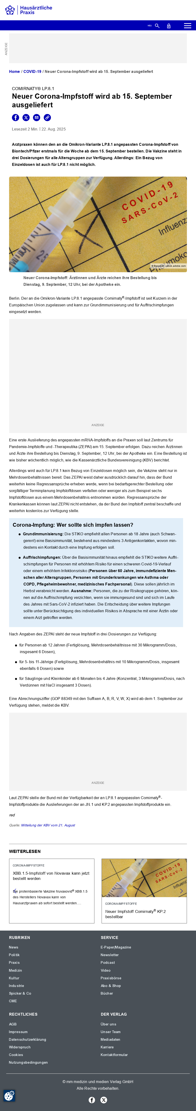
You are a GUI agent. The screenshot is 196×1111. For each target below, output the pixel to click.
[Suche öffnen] (157, 25)
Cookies (16, 1055)
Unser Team (111, 1032)
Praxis (14, 962)
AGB (13, 1024)
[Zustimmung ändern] (9, 1095)
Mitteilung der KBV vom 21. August (48, 825)
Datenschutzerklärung (27, 1039)
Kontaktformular (114, 1055)
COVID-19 (32, 71)
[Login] (169, 25)
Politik (14, 955)
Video (106, 970)
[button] (181, 891)
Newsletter (110, 955)
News (14, 947)
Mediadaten (111, 1039)
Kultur (14, 978)
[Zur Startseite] (28, 10)
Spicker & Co (20, 993)
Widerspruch (20, 1047)
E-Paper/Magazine (116, 947)
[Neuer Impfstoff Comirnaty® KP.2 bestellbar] (144, 891)
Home (14, 71)
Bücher (107, 993)
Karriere (107, 1047)
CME (13, 1001)
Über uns (108, 1024)
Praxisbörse (111, 978)
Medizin (15, 970)
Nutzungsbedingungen (28, 1062)
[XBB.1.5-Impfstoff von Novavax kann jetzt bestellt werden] (51, 891)
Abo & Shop (111, 986)
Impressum (18, 1032)
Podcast (108, 962)
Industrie (16, 986)
